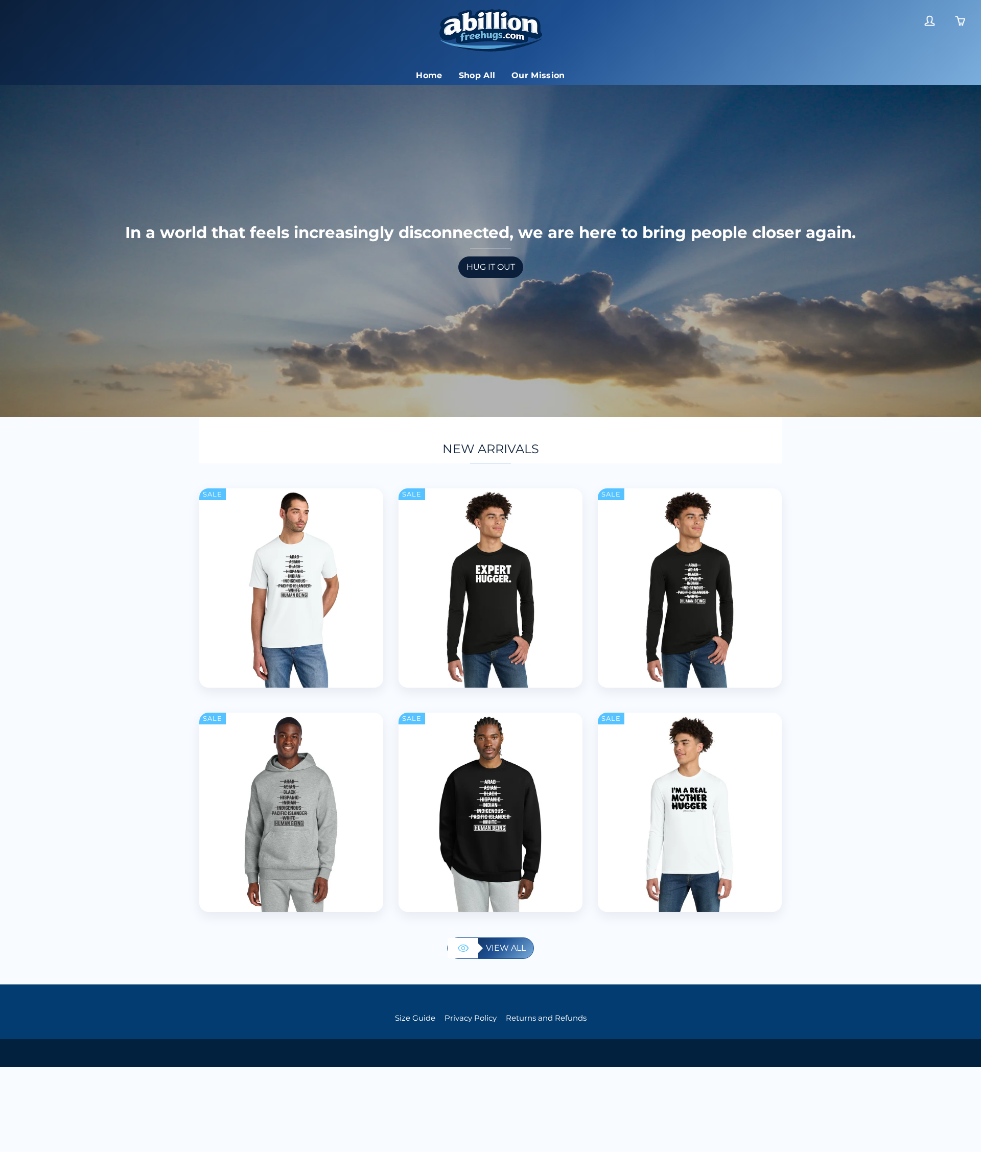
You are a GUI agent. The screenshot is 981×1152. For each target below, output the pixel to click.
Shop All (477, 75)
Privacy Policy (471, 1018)
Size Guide (415, 1018)
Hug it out (490, 267)
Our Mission (538, 75)
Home (429, 75)
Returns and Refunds (546, 1018)
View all (506, 948)
